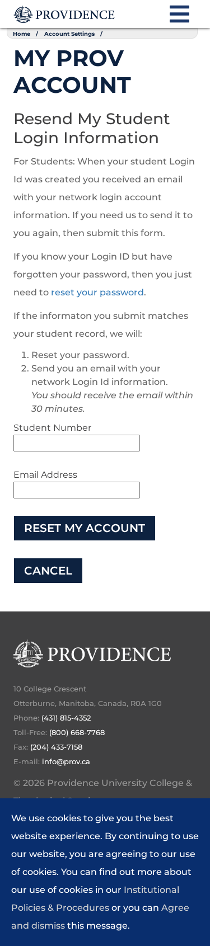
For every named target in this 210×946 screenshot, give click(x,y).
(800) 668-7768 (77, 732)
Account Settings (69, 33)
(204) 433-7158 (56, 746)
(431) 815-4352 (66, 717)
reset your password (97, 292)
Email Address (45, 474)
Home (21, 33)
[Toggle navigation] (179, 19)
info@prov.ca (66, 761)
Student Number (52, 427)
